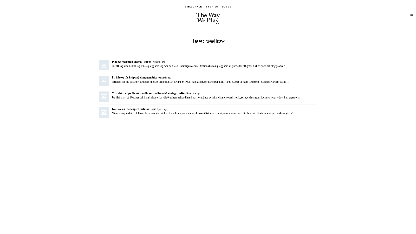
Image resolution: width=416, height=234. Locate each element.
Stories (212, 7)
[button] (412, 14)
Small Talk (193, 7)
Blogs (226, 7)
